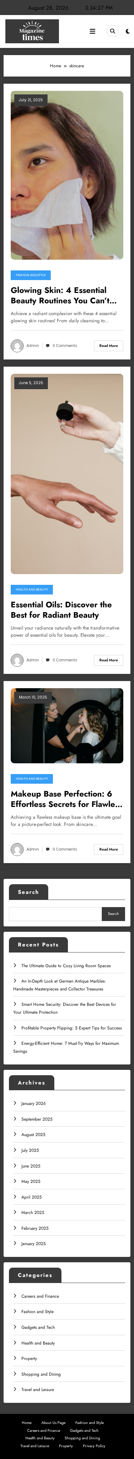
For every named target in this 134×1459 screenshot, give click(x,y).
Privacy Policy (94, 1446)
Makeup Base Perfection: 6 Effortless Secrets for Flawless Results (66, 799)
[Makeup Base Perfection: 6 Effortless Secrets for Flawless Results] (67, 725)
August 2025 (33, 1134)
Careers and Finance (40, 1296)
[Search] (112, 31)
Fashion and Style (31, 275)
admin (32, 345)
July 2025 (30, 1150)
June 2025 (30, 1166)
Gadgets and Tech (38, 1327)
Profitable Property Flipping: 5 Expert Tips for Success (71, 1028)
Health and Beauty (32, 589)
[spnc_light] (128, 31)
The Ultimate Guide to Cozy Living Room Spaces (66, 966)
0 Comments (65, 345)
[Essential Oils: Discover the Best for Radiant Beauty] (67, 473)
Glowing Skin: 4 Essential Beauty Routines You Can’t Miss (60, 295)
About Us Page (53, 1422)
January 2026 (33, 1103)
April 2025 (31, 1197)
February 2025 (35, 1228)
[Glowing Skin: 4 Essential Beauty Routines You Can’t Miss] (67, 175)
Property (29, 1358)
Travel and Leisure (37, 1389)
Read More (108, 345)
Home (26, 1422)
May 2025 (30, 1181)
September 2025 (37, 1119)
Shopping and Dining (41, 1374)
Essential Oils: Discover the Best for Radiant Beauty (61, 610)
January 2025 (33, 1243)
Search (28, 892)
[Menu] (92, 31)
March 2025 (32, 1212)
